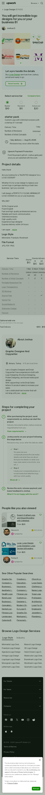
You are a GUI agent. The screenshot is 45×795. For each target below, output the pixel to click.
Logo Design (14, 75)
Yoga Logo (36, 594)
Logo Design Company (37, 583)
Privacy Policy (9, 752)
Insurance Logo (22, 587)
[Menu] (3, 3)
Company (7, 706)
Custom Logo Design (22, 598)
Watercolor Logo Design (33, 656)
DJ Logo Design (22, 609)
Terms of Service (10, 747)
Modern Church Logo (22, 605)
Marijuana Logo (22, 616)
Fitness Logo (22, 594)
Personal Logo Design (22, 620)
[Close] (40, 760)
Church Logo (37, 579)
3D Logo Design (31, 648)
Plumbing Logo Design (37, 616)
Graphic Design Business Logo (22, 613)
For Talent (7, 689)
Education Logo (22, 583)
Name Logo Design (37, 590)
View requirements (15, 431)
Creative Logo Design (22, 579)
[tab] (8, 637)
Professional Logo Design (37, 598)
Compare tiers (34, 96)
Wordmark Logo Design (33, 663)
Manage (36, 788)
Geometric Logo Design (33, 667)
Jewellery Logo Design (37, 613)
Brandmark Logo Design (33, 659)
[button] (22, 131)
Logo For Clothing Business (37, 605)
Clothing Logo (37, 587)
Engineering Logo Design (37, 609)
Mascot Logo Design (32, 644)
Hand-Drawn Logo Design (33, 652)
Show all (13, 480)
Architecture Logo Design (37, 602)
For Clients (8, 681)
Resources (8, 698)
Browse (34, 3)
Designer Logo (22, 602)
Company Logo (22, 590)
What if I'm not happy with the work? (22, 494)
